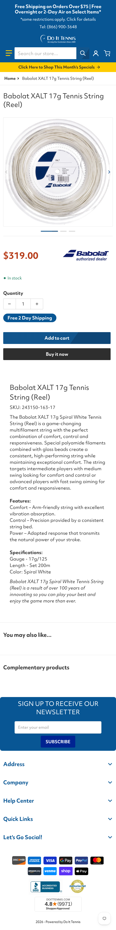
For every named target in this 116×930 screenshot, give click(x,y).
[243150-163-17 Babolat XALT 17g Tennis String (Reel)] (49, 231)
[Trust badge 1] (45, 887)
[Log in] (95, 53)
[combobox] (52, 53)
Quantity (13, 293)
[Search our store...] (82, 53)
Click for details (81, 19)
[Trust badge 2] (77, 887)
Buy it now (57, 354)
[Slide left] (6, 171)
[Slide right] (109, 171)
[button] (9, 53)
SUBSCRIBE (58, 742)
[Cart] (107, 53)
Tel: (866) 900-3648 (58, 27)
